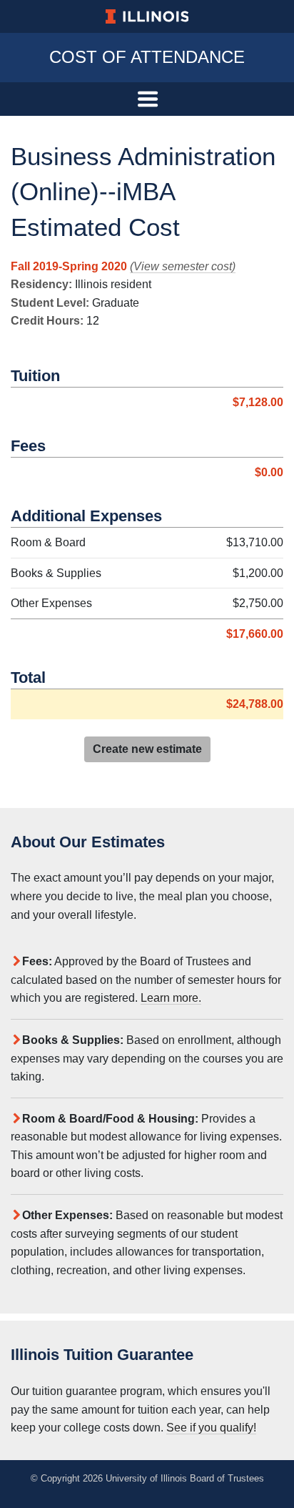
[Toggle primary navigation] (147, 99)
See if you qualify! (211, 1427)
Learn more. (171, 998)
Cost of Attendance (147, 56)
